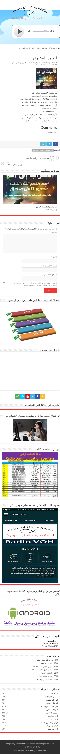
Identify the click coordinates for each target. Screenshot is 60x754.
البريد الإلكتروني (50, 266)
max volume (53, 31)
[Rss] (42, 396)
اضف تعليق (50, 64)
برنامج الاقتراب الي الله (41, 48)
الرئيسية (54, 48)
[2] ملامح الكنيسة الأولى (46, 206)
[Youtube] (27, 396)
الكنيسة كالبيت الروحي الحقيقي (43, 150)
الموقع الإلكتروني (50, 274)
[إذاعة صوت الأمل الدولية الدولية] (30, 12)
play (19, 31)
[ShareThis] (17, 396)
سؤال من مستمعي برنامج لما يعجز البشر (40, 158)
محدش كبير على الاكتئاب (16, 164)
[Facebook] (37, 396)
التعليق (54, 232)
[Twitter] (32, 396)
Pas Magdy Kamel (48, 62)
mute (31, 31)
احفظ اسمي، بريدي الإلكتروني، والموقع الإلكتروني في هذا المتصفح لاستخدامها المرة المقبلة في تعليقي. (35, 284)
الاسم (54, 257)
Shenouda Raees (22, 744)
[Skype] (22, 396)
